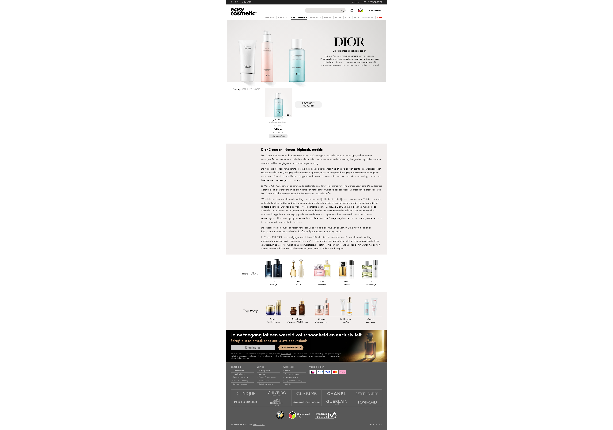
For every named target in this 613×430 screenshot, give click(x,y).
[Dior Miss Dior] (322, 269)
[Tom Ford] (367, 402)
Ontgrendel (290, 347)
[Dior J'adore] (298, 269)
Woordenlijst (264, 380)
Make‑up (315, 17)
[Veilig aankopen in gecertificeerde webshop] (325, 415)
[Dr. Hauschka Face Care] (346, 306)
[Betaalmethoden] (345, 371)
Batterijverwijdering (266, 384)
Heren (328, 17)
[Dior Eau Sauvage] (370, 269)
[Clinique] (246, 393)
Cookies (288, 384)
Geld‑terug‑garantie (240, 377)
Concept (237, 89)
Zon (348, 17)
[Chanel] (337, 393)
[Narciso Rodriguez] (306, 402)
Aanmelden (375, 10)
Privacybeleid (286, 354)
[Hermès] (276, 402)
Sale (379, 17)
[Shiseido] (276, 393)
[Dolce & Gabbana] (246, 402)
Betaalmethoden (238, 374)
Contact (262, 374)
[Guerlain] (337, 402)
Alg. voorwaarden (292, 374)
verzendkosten (259, 424)
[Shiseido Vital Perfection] (273, 306)
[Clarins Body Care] (370, 306)
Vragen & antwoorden (267, 377)
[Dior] (349, 42)
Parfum (283, 17)
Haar (338, 17)
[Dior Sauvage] (273, 269)
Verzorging (299, 17)
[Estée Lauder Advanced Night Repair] (298, 306)
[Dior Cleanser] (271, 51)
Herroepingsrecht (291, 377)
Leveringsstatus (264, 370)
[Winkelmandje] (351, 10)
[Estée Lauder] (367, 393)
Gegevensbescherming (294, 380)
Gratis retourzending (240, 380)
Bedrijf (287, 370)
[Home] (232, 2)
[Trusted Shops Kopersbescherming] (280, 415)
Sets (356, 17)
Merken (270, 17)
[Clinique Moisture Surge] (322, 306)
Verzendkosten (238, 370)
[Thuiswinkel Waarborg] (360, 10)
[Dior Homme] (346, 269)
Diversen (368, 17)
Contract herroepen (240, 384)
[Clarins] (306, 393)
